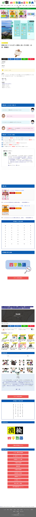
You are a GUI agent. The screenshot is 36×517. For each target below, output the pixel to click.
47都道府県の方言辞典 (18, 473)
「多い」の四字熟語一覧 (21, 306)
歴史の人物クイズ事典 (18, 483)
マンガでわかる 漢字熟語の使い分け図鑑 (16, 190)
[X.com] (13, 165)
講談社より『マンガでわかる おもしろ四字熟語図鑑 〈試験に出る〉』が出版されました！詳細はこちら (18, 8)
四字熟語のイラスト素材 (18, 459)
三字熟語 (26, 5)
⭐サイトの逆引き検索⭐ (18, 277)
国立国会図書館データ (25, 202)
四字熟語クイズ (9, 5)
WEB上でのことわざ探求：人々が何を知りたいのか (15, 385)
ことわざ (15, 5)
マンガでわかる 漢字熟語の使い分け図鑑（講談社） (12, 202)
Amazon (18, 208)
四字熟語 (2, 5)
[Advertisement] (18, 95)
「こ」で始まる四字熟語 (5, 306)
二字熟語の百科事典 (18, 462)
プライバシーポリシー (27, 509)
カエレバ (13, 191)
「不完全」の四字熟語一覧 (13, 306)
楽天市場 (12, 208)
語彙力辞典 (18, 466)
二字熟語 (23, 5)
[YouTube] (18, 513)
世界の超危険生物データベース (18, 486)
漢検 (12, 5)
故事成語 (20, 5)
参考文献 (32, 509)
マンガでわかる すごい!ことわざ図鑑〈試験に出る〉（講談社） (14, 217)
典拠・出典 (5, 5)
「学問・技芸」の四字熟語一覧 (29, 306)
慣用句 (17, 5)
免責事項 (14, 511)
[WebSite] (10, 165)
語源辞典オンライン (18, 476)
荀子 (3, 79)
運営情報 (18, 511)
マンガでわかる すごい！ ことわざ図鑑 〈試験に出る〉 (19, 205)
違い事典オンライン (18, 479)
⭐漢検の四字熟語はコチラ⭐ (18, 445)
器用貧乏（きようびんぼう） (7, 83)
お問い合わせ (33, 5)
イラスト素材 (29, 5)
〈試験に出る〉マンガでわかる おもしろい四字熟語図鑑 (14, 382)
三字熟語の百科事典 (18, 469)
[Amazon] (18, 165)
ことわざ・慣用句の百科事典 (18, 452)
